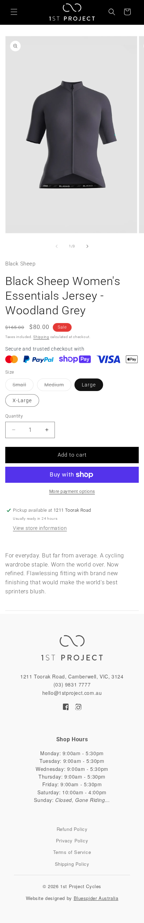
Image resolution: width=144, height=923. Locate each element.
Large (89, 385)
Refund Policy (72, 829)
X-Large (22, 400)
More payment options (72, 491)
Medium (57, 386)
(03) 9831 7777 (72, 684)
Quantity (14, 416)
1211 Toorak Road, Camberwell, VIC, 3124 (71, 676)
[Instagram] (78, 708)
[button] (14, 12)
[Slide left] (56, 246)
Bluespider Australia (96, 898)
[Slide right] (87, 246)
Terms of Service (72, 852)
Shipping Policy (72, 864)
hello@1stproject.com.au (72, 692)
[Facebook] (66, 708)
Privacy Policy (72, 840)
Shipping (41, 337)
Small (23, 386)
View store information (40, 528)
